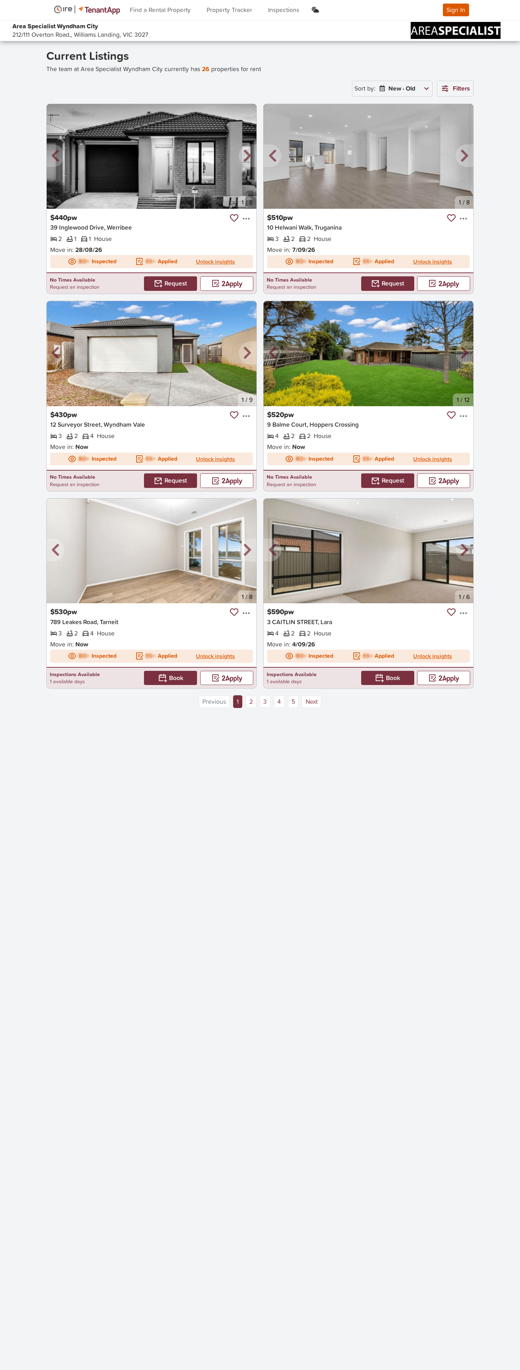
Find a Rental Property (160, 9)
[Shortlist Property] (234, 218)
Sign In (455, 9)
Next (312, 701)
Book (176, 677)
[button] (55, 156)
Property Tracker (229, 9)
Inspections (283, 9)
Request (175, 283)
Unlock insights (215, 261)
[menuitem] (402, 88)
